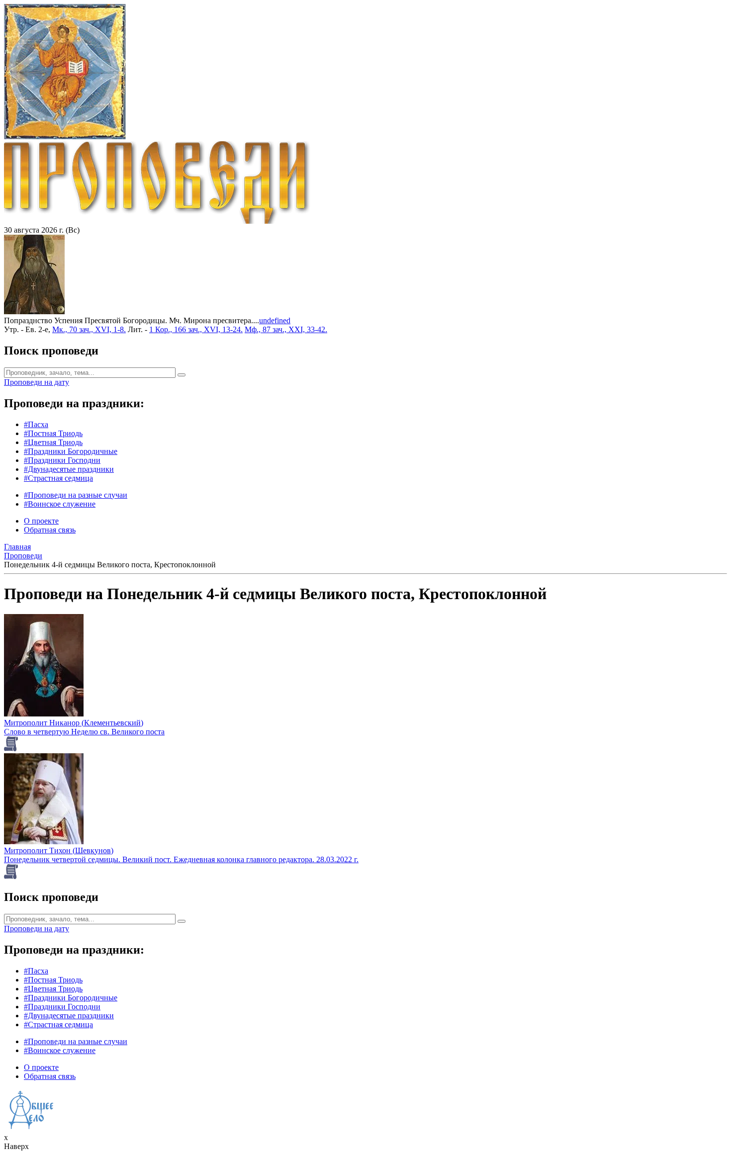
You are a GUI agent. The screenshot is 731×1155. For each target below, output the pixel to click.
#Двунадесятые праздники (69, 469)
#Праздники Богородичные (70, 451)
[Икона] (34, 311)
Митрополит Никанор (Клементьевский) (73, 722)
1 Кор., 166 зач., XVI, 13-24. (196, 329)
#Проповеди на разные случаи (75, 495)
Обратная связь (50, 530)
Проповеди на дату (36, 382)
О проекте (41, 521)
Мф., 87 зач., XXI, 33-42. (286, 329)
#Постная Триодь (53, 433)
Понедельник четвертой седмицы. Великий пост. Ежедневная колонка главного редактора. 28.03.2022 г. (181, 859)
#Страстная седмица (58, 478)
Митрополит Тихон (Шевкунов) (58, 850)
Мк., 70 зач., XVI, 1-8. (89, 329)
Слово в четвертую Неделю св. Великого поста (84, 731)
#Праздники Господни (62, 460)
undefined (274, 320)
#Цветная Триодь (53, 442)
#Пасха (36, 424)
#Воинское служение (59, 504)
